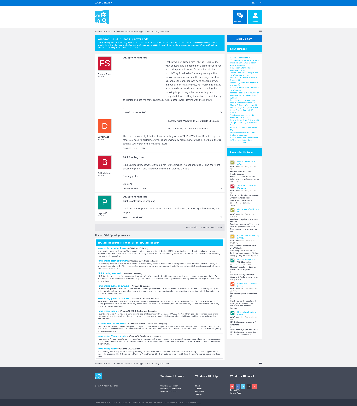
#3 (220, 188)
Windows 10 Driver (168, 391)
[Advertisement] (144, 77)
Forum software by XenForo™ (119, 402)
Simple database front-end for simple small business (243, 116)
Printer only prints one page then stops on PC (244, 83)
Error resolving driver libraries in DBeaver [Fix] (243, 78)
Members (254, 21)
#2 (220, 148)
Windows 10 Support (169, 385)
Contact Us (235, 390)
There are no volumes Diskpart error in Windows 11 (243, 64)
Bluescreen (199, 391)
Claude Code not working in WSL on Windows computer (244, 73)
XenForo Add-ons (152, 402)
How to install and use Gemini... (246, 313)
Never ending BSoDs (107, 348)
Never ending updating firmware (113, 248)
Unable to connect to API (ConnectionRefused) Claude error (244, 59)
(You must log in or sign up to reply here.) (204, 227)
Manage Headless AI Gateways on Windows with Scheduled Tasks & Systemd (244, 95)
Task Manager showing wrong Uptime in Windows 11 (242, 133)
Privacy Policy (236, 392)
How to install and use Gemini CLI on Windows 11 (244, 88)
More (245, 142)
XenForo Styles (168, 402)
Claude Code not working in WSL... (248, 236)
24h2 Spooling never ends (109, 273)
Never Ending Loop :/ (107, 310)
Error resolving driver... (246, 259)
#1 (220, 112)
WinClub (234, 166)
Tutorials (198, 388)
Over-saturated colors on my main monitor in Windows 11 (242, 101)
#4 (220, 217)
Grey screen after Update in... (248, 210)
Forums (237, 21)
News (197, 385)
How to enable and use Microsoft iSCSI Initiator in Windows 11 (244, 138)
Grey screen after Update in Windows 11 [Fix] (242, 69)
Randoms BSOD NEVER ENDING (112, 323)
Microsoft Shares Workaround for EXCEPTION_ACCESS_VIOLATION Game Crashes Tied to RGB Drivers (244, 109)
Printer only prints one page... (246, 284)
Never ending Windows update (112, 336)
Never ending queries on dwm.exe (113, 285)
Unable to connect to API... (246, 162)
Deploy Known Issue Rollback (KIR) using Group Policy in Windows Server (244, 123)
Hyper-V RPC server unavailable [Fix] (243, 128)
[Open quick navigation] (260, 31)
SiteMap (198, 394)
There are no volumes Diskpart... (246, 186)
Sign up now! (244, 38)
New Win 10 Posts (241, 152)
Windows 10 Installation (170, 388)
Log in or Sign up (104, 2)
